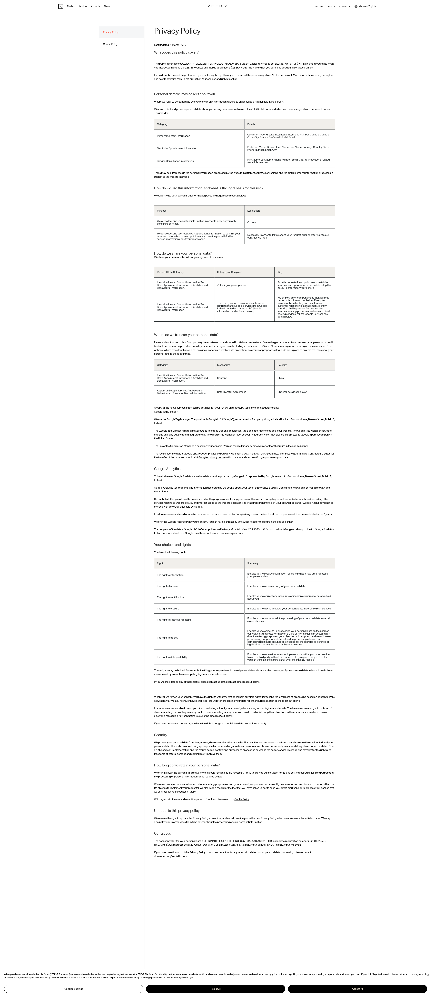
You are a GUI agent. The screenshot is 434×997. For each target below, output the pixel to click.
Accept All (357, 988)
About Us (95, 6)
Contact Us (344, 6)
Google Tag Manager (165, 411)
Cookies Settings (73, 988)
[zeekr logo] (60, 6)
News (107, 6)
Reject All (216, 988)
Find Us (331, 6)
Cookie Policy (241, 799)
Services (82, 6)
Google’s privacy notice (212, 457)
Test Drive (319, 6)
